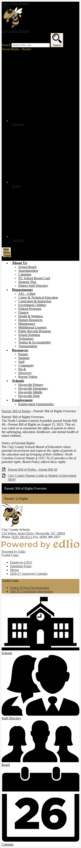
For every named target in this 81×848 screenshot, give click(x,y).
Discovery (25, 373)
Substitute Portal (20, 566)
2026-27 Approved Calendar (29, 573)
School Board (27, 267)
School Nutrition (29, 335)
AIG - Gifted (26, 293)
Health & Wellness (30, 316)
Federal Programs (29, 308)
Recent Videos (27, 376)
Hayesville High (29, 396)
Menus (14, 570)
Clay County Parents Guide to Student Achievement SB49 (42, 477)
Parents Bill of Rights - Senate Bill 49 (32, 469)
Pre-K (22, 369)
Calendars (24, 274)
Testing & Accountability (34, 342)
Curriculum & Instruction (34, 301)
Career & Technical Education (38, 297)
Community (26, 365)
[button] (19, 263)
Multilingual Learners (32, 327)
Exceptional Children (32, 305)
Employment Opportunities (36, 404)
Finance (23, 312)
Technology (26, 338)
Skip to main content (15, 3)
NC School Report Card (34, 278)
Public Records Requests (34, 331)
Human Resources (30, 320)
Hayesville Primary (30, 384)
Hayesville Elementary (33, 388)
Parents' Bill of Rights (16, 411)
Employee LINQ (21, 562)
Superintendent (28, 270)
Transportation (27, 346)
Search (6, 45)
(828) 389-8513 (22, 537)
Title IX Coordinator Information (31, 591)
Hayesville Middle (30, 392)
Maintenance (26, 323)
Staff (21, 361)
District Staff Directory (33, 285)
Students (23, 358)
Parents (23, 354)
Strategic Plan (27, 282)
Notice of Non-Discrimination (29, 588)
